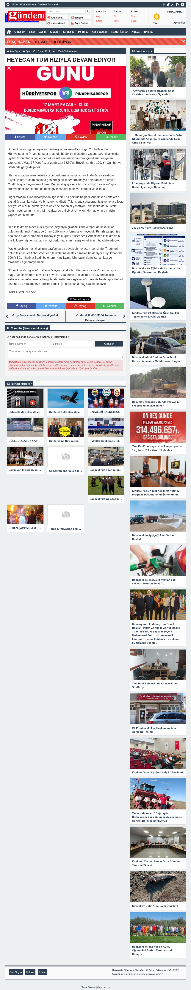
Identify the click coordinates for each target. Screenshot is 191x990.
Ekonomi (68, 31)
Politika (83, 31)
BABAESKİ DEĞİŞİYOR (53, 42)
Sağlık (42, 31)
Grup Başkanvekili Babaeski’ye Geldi (36, 315)
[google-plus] (173, 4)
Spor (32, 31)
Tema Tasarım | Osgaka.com (95, 987)
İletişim (78, 17)
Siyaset (55, 31)
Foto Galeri (81, 23)
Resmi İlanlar (119, 31)
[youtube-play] (182, 4)
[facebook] (164, 4)
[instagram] (177, 4)
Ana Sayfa (56, 17)
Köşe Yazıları (99, 31)
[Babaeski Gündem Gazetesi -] (25, 16)
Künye (135, 31)
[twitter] (168, 4)
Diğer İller (180, 22)
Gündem (19, 31)
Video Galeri (57, 23)
